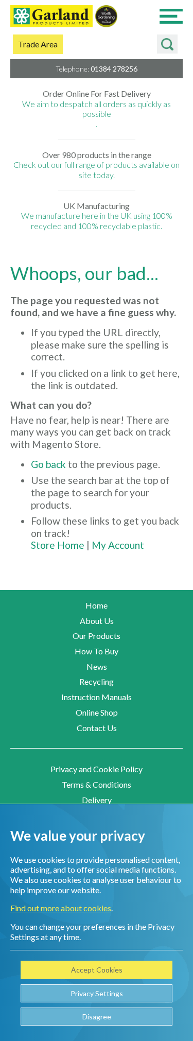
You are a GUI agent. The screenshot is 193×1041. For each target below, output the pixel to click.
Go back (48, 464)
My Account (118, 545)
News (96, 666)
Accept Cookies (96, 969)
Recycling (96, 681)
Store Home (57, 545)
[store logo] (51, 17)
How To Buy (96, 651)
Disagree (96, 1016)
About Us (97, 621)
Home (96, 605)
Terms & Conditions (96, 784)
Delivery (97, 800)
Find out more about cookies (60, 908)
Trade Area (38, 44)
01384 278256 (114, 68)
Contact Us (97, 728)
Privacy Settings (97, 993)
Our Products (96, 635)
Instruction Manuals (96, 697)
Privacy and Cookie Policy (96, 769)
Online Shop (97, 712)
